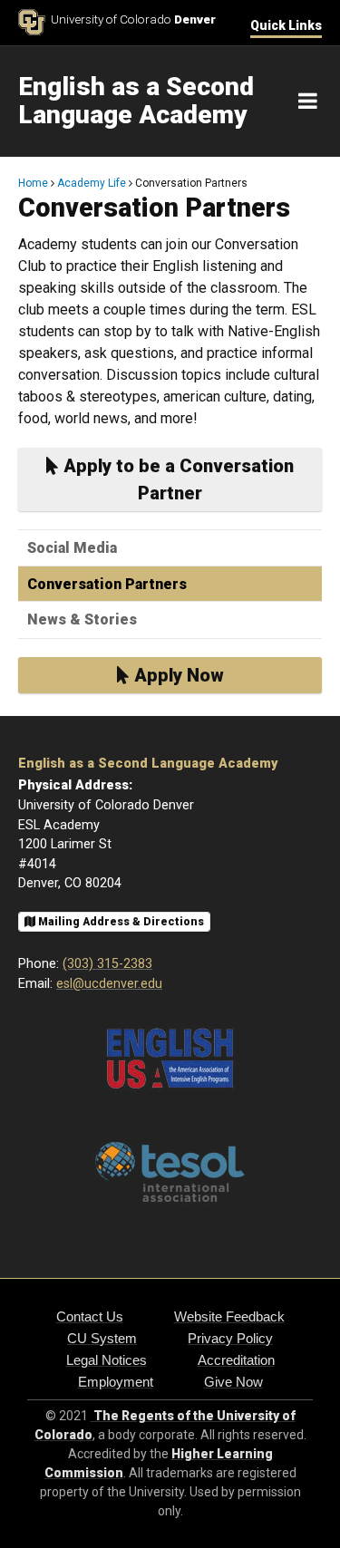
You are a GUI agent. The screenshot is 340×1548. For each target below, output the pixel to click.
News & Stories (82, 619)
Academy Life (91, 183)
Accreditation (236, 1360)
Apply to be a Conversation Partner (176, 479)
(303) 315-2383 (107, 964)
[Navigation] (308, 101)
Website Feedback (229, 1316)
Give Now (233, 1381)
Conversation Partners (107, 584)
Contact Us (89, 1316)
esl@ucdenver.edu (109, 984)
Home (33, 183)
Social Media (72, 547)
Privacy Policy (230, 1338)
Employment (115, 1381)
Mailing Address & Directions (119, 921)
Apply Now (177, 675)
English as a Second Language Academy (147, 763)
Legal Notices (106, 1360)
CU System (102, 1338)
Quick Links (286, 25)
